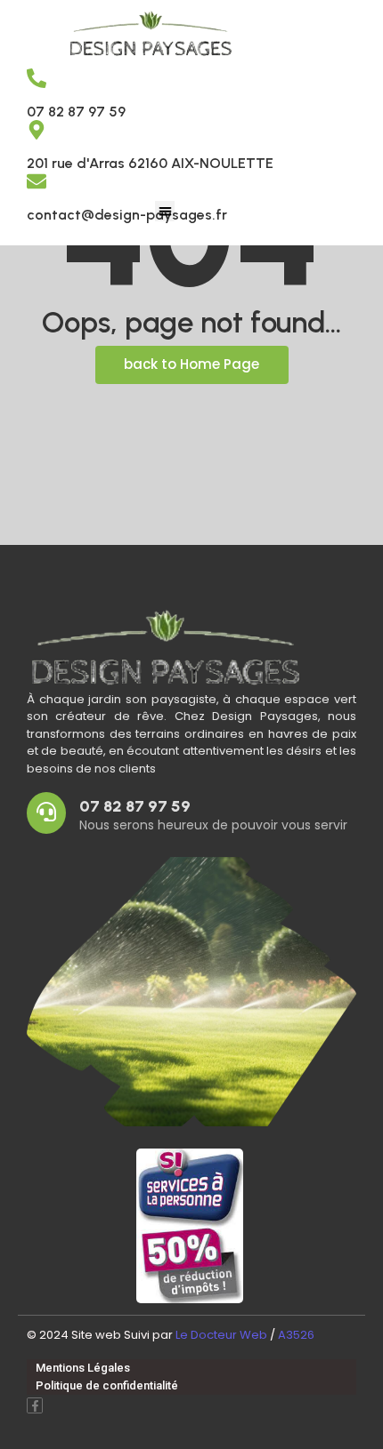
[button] (165, 211)
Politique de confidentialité (107, 1385)
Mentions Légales (83, 1367)
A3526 (296, 1334)
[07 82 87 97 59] (36, 79)
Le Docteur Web (221, 1334)
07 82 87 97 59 (76, 111)
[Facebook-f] (35, 1405)
